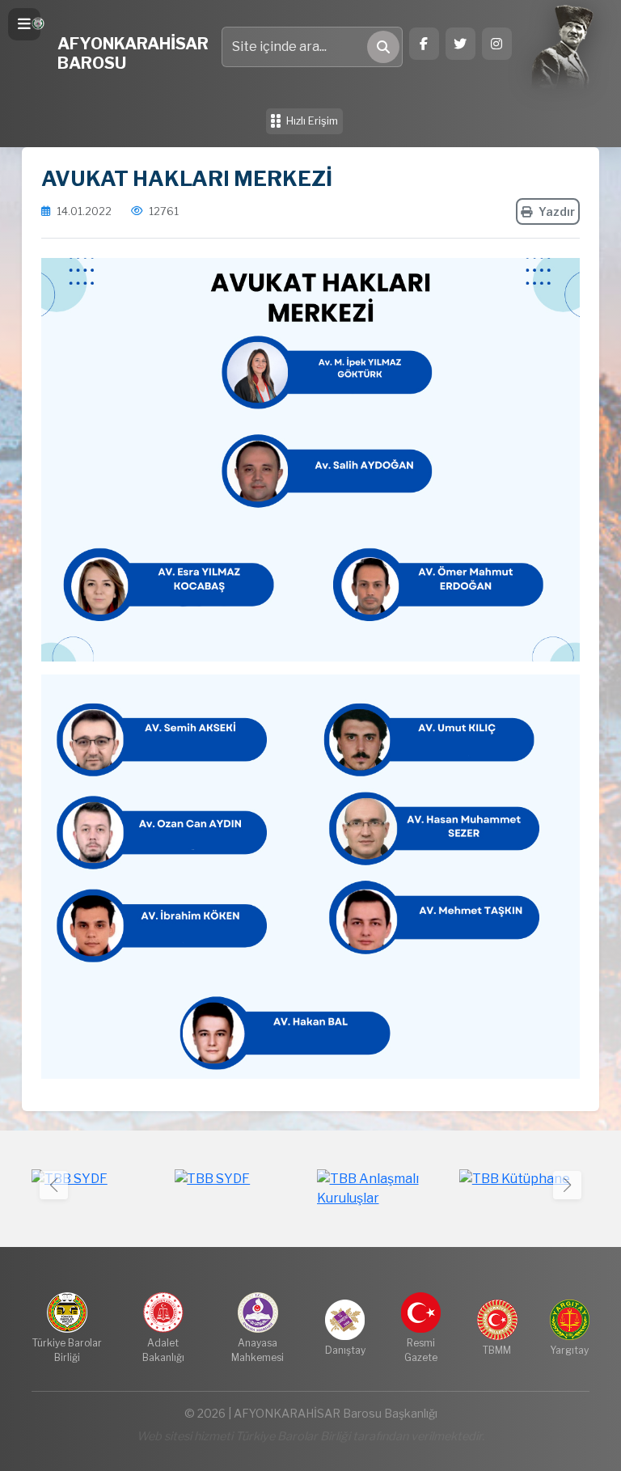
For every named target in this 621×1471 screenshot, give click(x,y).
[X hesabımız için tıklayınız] (460, 43)
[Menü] (24, 24)
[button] (567, 1185)
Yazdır (557, 211)
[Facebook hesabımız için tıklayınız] (424, 43)
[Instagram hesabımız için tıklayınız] (497, 43)
